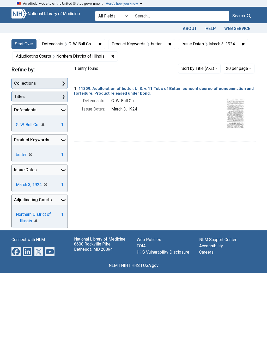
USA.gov (151, 265)
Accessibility (211, 245)
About (190, 28)
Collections (25, 83)
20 (237, 68)
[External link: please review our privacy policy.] (16, 251)
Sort (197, 68)
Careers (206, 252)
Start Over (24, 43)
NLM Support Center (217, 239)
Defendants (25, 109)
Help (210, 28)
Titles (19, 96)
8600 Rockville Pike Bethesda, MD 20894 (93, 246)
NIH (124, 265)
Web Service (237, 28)
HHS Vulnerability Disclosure (163, 252)
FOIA (141, 245)
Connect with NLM (28, 239)
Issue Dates (25, 169)
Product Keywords (31, 139)
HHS (135, 265)
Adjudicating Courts (33, 199)
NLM (113, 265)
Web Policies (149, 239)
